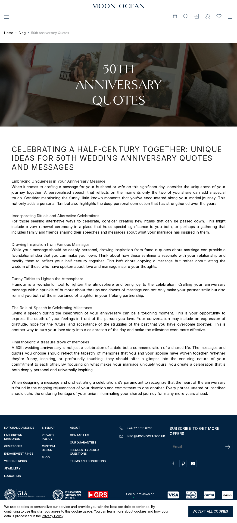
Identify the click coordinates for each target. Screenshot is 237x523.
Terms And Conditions (88, 461)
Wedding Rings (15, 461)
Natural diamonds (19, 427)
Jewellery (12, 468)
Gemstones (13, 446)
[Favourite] (219, 16)
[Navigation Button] (6, 17)
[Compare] (208, 16)
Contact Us (79, 435)
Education (12, 476)
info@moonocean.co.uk (146, 436)
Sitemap (48, 427)
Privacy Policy (52, 516)
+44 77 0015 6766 (140, 428)
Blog (22, 33)
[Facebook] (174, 465)
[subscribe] (228, 446)
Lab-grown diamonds (13, 437)
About (75, 427)
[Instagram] (194, 465)
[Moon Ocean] (118, 6)
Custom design (48, 448)
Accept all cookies (210, 511)
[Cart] (230, 16)
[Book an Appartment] (175, 16)
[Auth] (197, 16)
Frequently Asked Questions (84, 451)
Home (8, 33)
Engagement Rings (18, 453)
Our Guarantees (83, 442)
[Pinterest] (184, 465)
